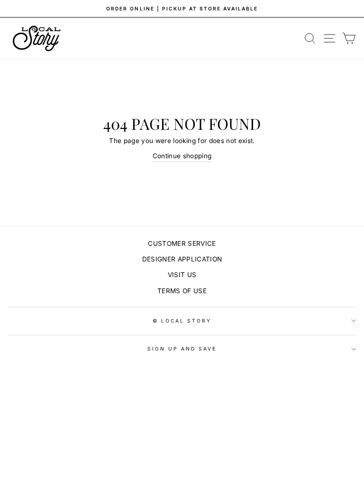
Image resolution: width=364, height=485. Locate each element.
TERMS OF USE (182, 291)
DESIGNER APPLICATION (182, 259)
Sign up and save (182, 348)
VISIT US (182, 274)
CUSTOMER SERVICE (182, 243)
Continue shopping (182, 156)
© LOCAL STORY (182, 320)
